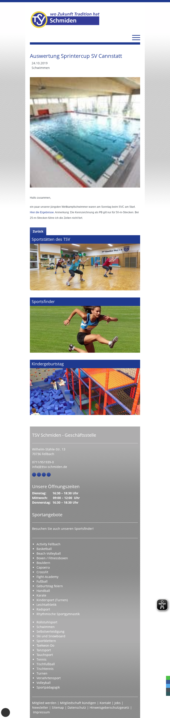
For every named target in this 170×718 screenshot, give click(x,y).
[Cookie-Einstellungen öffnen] (5, 712)
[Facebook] (34, 475)
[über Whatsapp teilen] (168, 678)
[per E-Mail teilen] (168, 690)
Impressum (41, 712)
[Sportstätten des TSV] (85, 262)
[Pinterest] (44, 475)
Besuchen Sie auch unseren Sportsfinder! (63, 528)
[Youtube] (49, 475)
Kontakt (105, 703)
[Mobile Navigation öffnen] (136, 37)
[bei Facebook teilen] (168, 682)
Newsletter (40, 707)
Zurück (38, 231)
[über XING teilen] (168, 694)
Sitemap (58, 707)
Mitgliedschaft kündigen (78, 703)
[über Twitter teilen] (168, 686)
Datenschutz (77, 707)
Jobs (117, 703)
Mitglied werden (44, 703)
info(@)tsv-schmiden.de (49, 467)
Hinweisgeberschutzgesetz (109, 707)
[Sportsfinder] (85, 325)
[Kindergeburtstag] (85, 387)
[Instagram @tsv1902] (39, 475)
